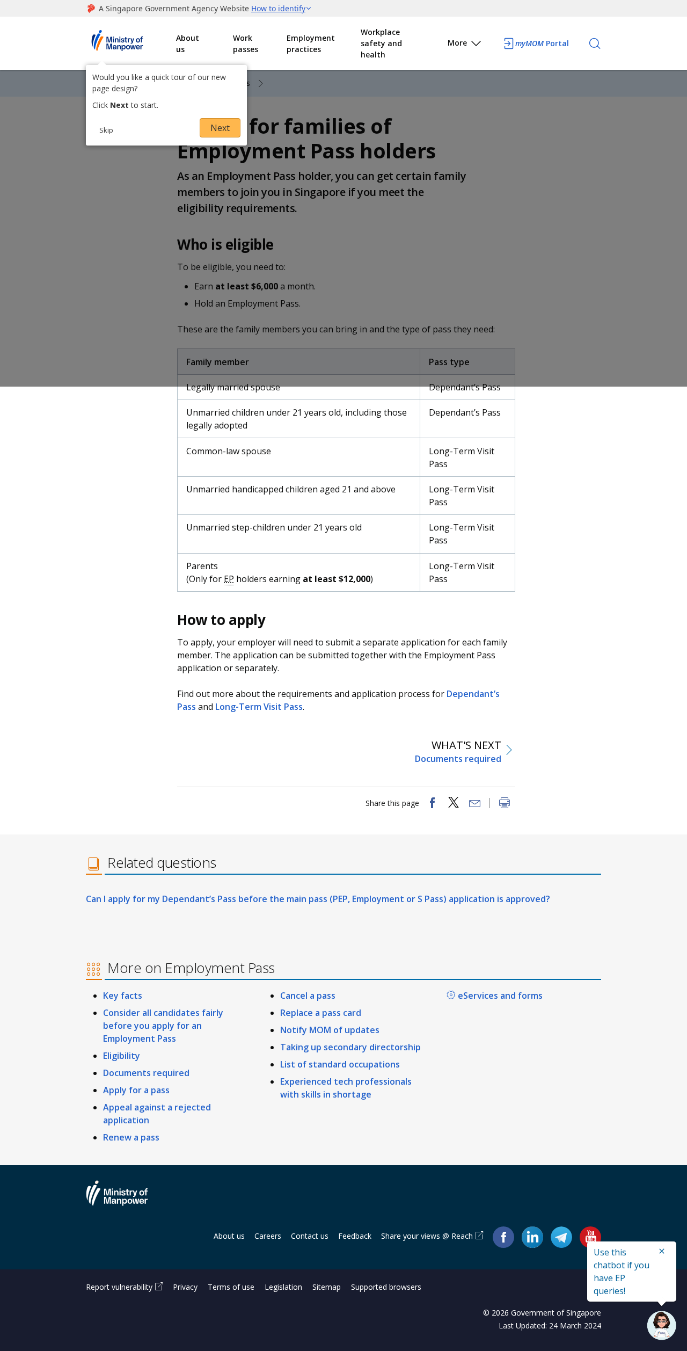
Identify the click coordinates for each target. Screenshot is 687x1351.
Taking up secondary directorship (350, 1047)
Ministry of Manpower (125, 1199)
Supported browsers (386, 1287)
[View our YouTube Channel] (590, 1236)
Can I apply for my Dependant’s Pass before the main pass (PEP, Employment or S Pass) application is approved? (318, 899)
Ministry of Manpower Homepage (131, 43)
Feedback (354, 1236)
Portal (542, 43)
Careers (267, 1236)
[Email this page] (475, 804)
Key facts (122, 995)
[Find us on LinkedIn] (532, 1237)
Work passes (245, 43)
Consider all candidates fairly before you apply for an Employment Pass (163, 1025)
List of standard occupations (340, 1064)
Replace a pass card (320, 1013)
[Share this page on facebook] (432, 803)
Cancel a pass (307, 995)
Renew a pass (131, 1137)
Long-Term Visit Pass (259, 707)
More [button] (457, 43)
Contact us (309, 1236)
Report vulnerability (119, 1287)
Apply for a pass (136, 1090)
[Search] (594, 43)
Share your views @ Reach (427, 1236)
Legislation (283, 1287)
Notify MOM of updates (329, 1030)
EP (229, 579)
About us (187, 43)
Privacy (185, 1287)
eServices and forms (500, 995)
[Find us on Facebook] (503, 1236)
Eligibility (121, 1056)
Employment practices (311, 43)
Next (220, 128)
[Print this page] (504, 803)
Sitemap (326, 1287)
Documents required (146, 1073)
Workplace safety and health (381, 43)
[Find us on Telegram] (561, 1236)
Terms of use (231, 1287)
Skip (106, 130)
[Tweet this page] (453, 804)
